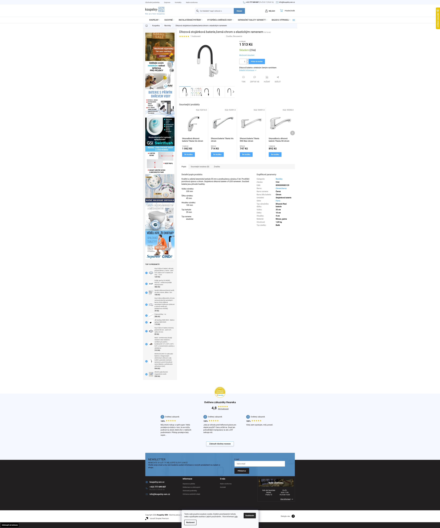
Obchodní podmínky (152, 2)
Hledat (239, 11)
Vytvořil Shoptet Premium (159, 518)
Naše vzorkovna (192, 2)
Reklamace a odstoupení (191, 487)
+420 (260, 2)
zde (236, 516)
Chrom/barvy (281, 188)
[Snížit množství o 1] (247, 63)
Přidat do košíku (257, 61)
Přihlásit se (242, 471)
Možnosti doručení (246, 55)
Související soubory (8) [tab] (200, 167)
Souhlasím (249, 515)
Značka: (234, 36)
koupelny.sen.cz (157, 482)
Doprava (167, 2)
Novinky (279, 179)
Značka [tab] (217, 167)
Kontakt (223, 487)
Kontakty (178, 2)
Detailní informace (246, 70)
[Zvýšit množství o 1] (247, 60)
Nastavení (190, 522)
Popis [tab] (184, 167)
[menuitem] (154, 20)
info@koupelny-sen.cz (160, 494)
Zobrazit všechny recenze (220, 444)
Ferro (278, 201)
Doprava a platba (189, 484)
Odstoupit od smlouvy (10, 525)
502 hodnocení (223, 409)
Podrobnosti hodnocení (212, 36)
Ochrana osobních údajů (191, 494)
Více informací (285, 499)
